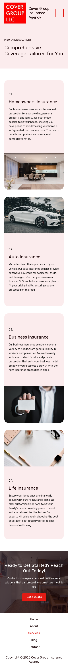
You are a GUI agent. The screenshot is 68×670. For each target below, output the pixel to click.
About (34, 626)
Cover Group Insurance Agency (39, 12)
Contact (34, 647)
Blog (34, 640)
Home (34, 619)
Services (34, 633)
